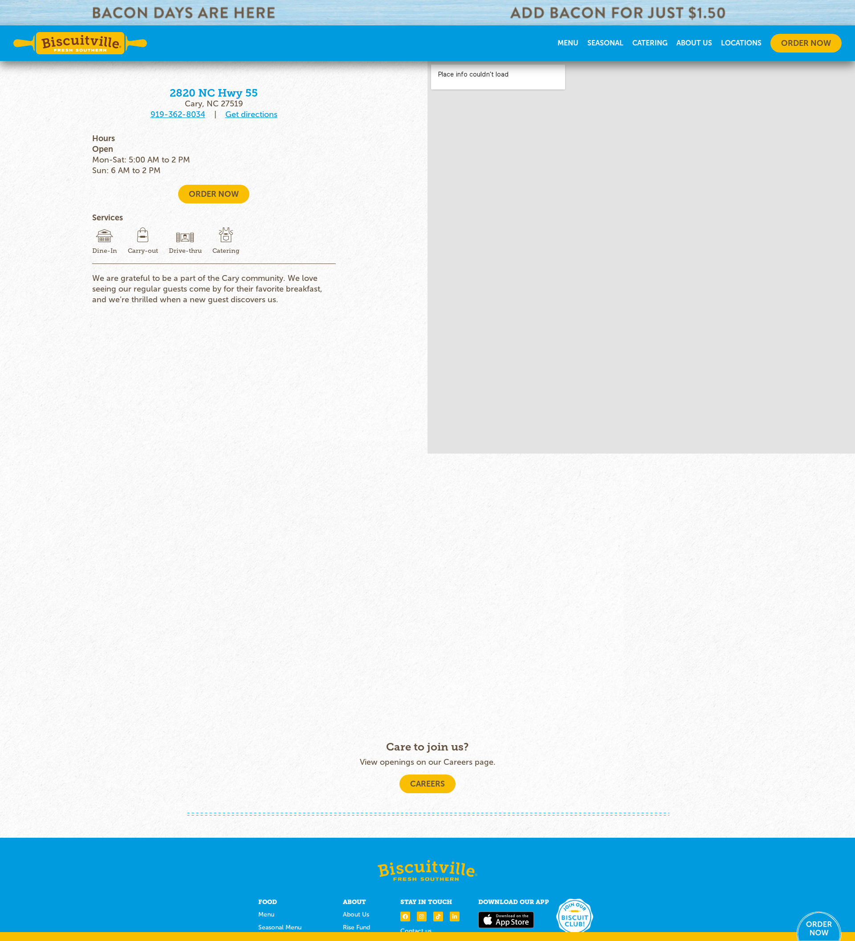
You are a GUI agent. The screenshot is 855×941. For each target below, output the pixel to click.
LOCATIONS (741, 43)
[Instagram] (422, 916)
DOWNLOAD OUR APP (513, 901)
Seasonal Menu (279, 927)
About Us (694, 43)
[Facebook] (405, 916)
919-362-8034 (178, 114)
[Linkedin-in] (455, 916)
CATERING (650, 43)
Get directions (251, 114)
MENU (568, 43)
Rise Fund (356, 927)
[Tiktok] (438, 916)
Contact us (416, 931)
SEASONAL (605, 43)
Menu (266, 914)
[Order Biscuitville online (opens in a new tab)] (819, 926)
